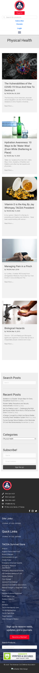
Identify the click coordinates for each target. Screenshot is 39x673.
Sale (3, 602)
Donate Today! (6, 560)
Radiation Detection (8, 599)
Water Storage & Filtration (10, 619)
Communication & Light (9, 557)
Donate (19, 24)
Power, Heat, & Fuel (8, 596)
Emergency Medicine (9, 566)
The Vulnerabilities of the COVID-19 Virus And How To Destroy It (19, 87)
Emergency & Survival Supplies (12, 563)
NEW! (4, 590)
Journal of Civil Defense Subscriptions (14, 585)
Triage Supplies (7, 616)
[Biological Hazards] (19, 312)
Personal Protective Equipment (12, 593)
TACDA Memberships (9, 610)
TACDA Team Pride (8, 613)
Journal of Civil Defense (11, 523)
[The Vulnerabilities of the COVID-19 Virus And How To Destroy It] (19, 66)
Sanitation (5, 605)
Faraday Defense (7, 576)
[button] (19, 467)
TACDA (8, 93)
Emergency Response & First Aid (12, 570)
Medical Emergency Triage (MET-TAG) (14, 587)
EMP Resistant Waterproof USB (12, 573)
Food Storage (6, 579)
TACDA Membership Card (10, 607)
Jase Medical (6, 568)
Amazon (4, 548)
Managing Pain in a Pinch (18, 266)
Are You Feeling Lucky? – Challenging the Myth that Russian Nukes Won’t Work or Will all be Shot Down (19, 410)
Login (19, 28)
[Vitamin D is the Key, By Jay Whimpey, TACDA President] (19, 188)
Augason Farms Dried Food (11, 551)
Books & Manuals (7, 554)
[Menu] (19, 32)
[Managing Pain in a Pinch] (19, 250)
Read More (8, 106)
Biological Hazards (14, 328)
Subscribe (19, 21)
